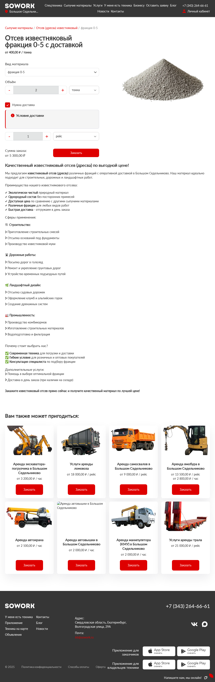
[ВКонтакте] (194, 624)
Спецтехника (53, 5)
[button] (76, 153)
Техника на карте (16, 628)
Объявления (13, 634)
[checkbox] (52, 105)
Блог (173, 5)
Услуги (97, 5)
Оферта (100, 667)
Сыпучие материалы (78, 5)
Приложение (13, 623)
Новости (103, 11)
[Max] (204, 624)
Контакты (117, 11)
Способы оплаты (78, 667)
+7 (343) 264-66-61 (195, 5)
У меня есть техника (118, 5)
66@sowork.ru (84, 637)
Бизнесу (139, 5)
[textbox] (36, 90)
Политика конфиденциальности (41, 667)
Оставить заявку (157, 5)
